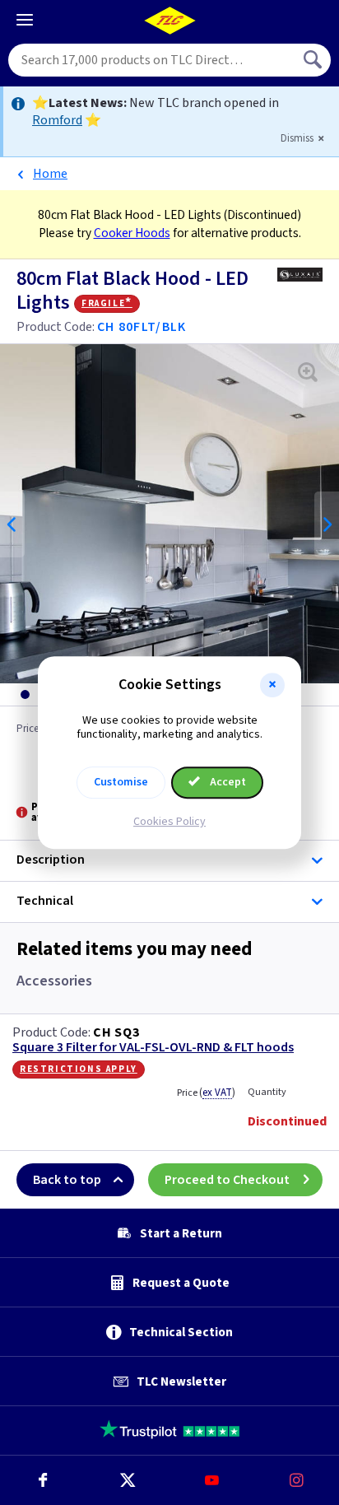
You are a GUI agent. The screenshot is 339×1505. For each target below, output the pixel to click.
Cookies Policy (169, 821)
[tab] (24, 694)
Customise (121, 782)
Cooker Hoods (132, 233)
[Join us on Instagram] (296, 1480)
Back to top (67, 1180)
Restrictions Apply (78, 1068)
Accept (226, 782)
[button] (272, 685)
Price (206, 1092)
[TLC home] (169, 20)
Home (50, 174)
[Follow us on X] (127, 1480)
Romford (57, 120)
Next (326, 524)
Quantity (267, 1092)
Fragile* (106, 303)
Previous (12, 524)
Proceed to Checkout (227, 1180)
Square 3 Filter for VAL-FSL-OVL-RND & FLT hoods (153, 1047)
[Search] (314, 60)
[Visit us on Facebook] (42, 1480)
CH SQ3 (116, 1032)
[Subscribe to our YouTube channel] (212, 1480)
